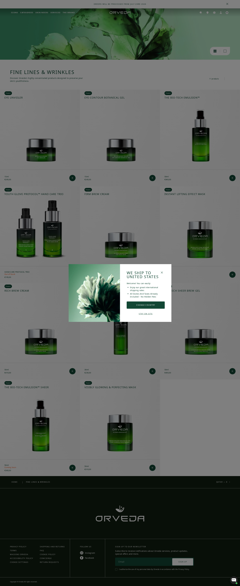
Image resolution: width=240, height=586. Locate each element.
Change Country (145, 305)
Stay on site (145, 314)
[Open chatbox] (234, 580)
